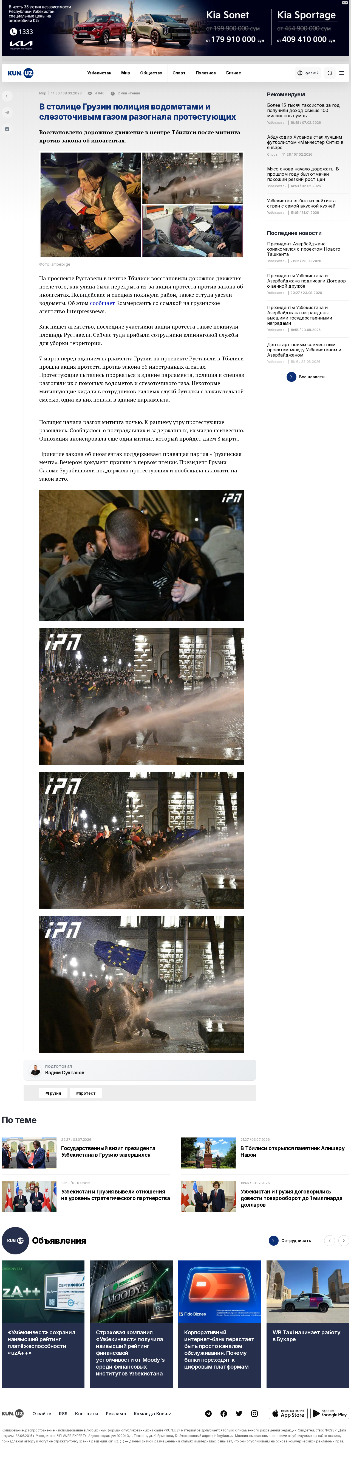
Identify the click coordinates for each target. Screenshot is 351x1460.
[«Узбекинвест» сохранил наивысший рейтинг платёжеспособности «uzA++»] (43, 1324)
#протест (86, 1093)
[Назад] (7, 96)
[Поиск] (330, 73)
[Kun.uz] (20, 73)
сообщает (102, 303)
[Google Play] (329, 1413)
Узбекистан (99, 72)
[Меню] (341, 73)
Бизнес (233, 72)
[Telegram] (7, 112)
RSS (63, 1413)
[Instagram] (254, 1413)
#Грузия (53, 1093)
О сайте (41, 1413)
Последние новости (294, 233)
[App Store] (288, 1413)
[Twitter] (239, 1413)
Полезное (206, 72)
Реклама (116, 1413)
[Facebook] (7, 129)
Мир (125, 72)
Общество (151, 72)
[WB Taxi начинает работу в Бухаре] (308, 1324)
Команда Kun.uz (152, 1413)
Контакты (86, 1413)
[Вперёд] (343, 1240)
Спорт (179, 72)
